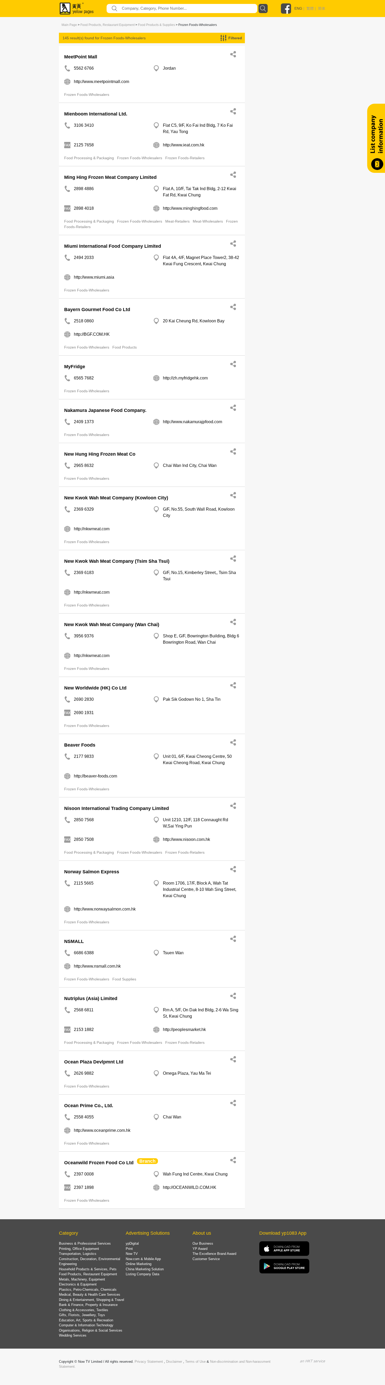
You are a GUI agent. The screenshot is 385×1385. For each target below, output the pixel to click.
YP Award (199, 1249)
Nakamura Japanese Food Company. (105, 410)
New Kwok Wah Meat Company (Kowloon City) (116, 497)
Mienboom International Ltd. (95, 114)
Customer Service (206, 1259)
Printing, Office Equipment (79, 1249)
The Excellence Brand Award (214, 1254)
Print (129, 1249)
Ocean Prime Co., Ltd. (88, 1105)
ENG (298, 8)
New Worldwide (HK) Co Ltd (95, 688)
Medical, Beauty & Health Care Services (89, 1294)
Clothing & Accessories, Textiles (83, 1310)
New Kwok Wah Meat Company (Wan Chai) (111, 624)
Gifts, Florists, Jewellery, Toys (82, 1315)
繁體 (310, 8)
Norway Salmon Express (91, 871)
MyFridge (74, 366)
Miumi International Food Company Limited (112, 246)
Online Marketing (138, 1264)
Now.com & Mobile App (143, 1259)
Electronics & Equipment (78, 1284)
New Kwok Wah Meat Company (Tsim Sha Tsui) (116, 561)
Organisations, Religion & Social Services (90, 1330)
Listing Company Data (142, 1274)
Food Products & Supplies (156, 25)
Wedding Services (72, 1335)
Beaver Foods (79, 745)
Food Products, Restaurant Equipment (107, 25)
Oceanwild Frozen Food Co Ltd (99, 1162)
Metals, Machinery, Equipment (82, 1279)
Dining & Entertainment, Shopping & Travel (91, 1300)
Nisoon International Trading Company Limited (116, 808)
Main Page (69, 25)
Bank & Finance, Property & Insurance (88, 1305)
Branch (147, 1161)
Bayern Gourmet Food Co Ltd (97, 309)
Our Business (202, 1243)
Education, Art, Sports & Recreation (86, 1320)
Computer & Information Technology (86, 1325)
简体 (321, 8)
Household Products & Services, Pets (88, 1269)
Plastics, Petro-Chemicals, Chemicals (88, 1290)
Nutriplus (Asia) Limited (90, 998)
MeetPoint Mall (80, 56)
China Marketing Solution (145, 1269)
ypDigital (132, 1243)
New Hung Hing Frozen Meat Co (99, 454)
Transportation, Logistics (77, 1254)
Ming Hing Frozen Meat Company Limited (110, 177)
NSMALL (74, 941)
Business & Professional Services (85, 1243)
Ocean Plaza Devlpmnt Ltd (93, 1061)
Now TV (132, 1254)
